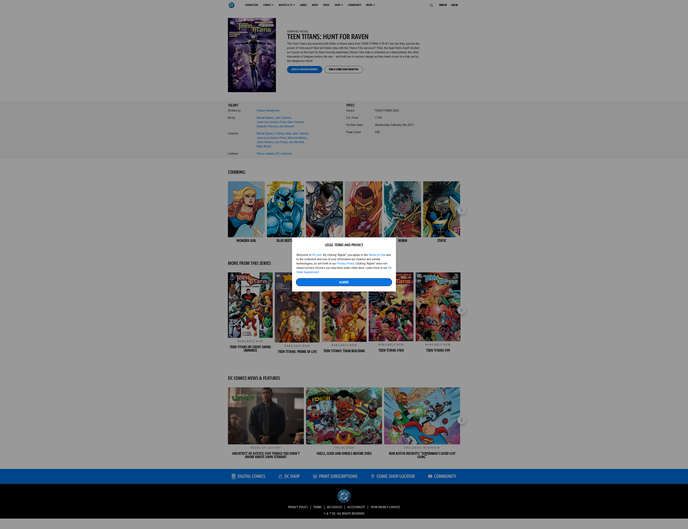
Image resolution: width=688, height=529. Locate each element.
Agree (344, 282)
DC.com (317, 255)
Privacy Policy (345, 263)
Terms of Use (377, 255)
